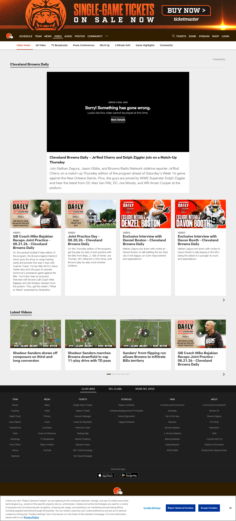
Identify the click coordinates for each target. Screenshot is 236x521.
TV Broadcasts (47, 439)
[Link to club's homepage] (10, 36)
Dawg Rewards (172, 444)
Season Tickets (83, 410)
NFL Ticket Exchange (82, 450)
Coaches (15, 410)
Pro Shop (214, 422)
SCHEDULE (126, 399)
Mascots (172, 422)
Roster (15, 405)
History (15, 450)
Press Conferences (47, 433)
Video (47, 410)
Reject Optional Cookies (180, 507)
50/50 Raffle (172, 450)
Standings (15, 439)
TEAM (15, 399)
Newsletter (214, 427)
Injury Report (15, 422)
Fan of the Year (172, 416)
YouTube (47, 450)
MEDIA (47, 399)
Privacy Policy (31, 517)
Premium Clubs (82, 427)
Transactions (15, 427)
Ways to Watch (47, 444)
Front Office (15, 444)
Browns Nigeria (214, 416)
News (47, 405)
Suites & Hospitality (83, 422)
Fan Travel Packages (83, 456)
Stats (15, 433)
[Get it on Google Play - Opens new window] (129, 477)
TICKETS (83, 399)
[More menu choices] (106, 36)
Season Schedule (126, 405)
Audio (47, 422)
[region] (118, 508)
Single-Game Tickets (82, 405)
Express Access (83, 444)
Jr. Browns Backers (172, 433)
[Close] (230, 508)
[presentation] (224, 300)
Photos (47, 416)
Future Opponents (126, 416)
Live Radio (47, 427)
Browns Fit (214, 410)
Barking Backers (172, 439)
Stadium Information (214, 444)
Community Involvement (214, 405)
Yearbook (15, 456)
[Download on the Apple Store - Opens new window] (105, 476)
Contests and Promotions (172, 405)
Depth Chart (15, 416)
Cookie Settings (152, 507)
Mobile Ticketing (82, 439)
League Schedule (126, 422)
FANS (172, 399)
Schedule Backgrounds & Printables (126, 410)
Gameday (172, 410)
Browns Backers (172, 427)
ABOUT (214, 399)
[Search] (173, 36)
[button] (118, 119)
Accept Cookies (209, 507)
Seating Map (83, 433)
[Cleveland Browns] (118, 491)
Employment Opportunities (214, 450)
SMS (214, 433)
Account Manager (83, 416)
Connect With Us (214, 439)
